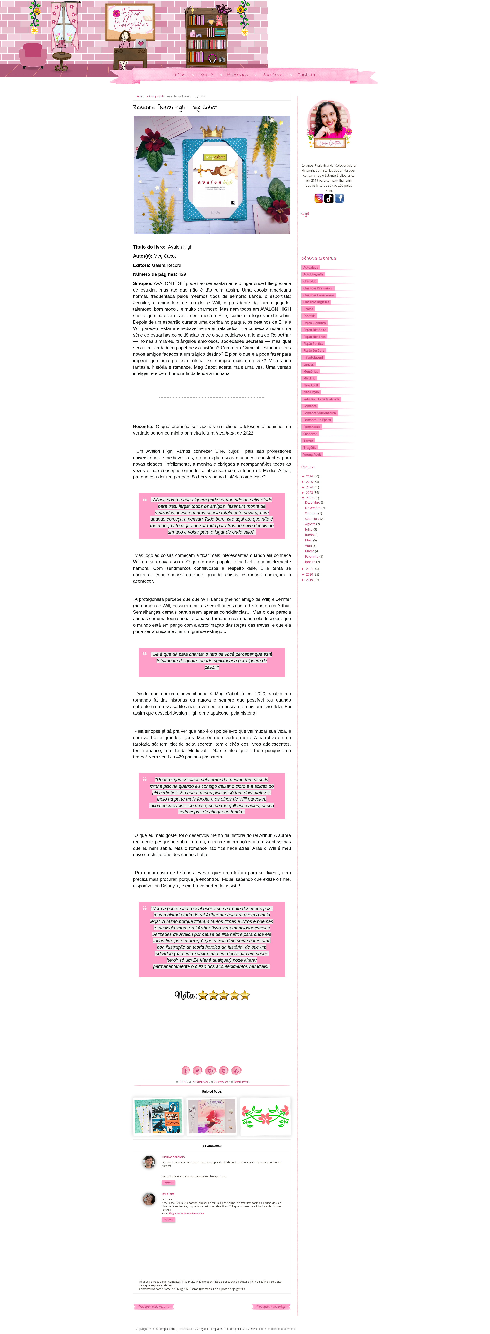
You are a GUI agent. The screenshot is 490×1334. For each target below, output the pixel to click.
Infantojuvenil (155, 96)
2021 (309, 569)
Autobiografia (313, 274)
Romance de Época (317, 420)
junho (309, 535)
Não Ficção (311, 392)
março (309, 551)
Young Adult (312, 454)
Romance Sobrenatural (319, 413)
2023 (309, 493)
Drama (308, 309)
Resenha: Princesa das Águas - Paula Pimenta (212, 1127)
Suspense (310, 434)
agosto (310, 524)
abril (308, 546)
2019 (309, 580)
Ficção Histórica (314, 337)
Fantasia (309, 316)
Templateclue (166, 1329)
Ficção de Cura (313, 350)
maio (308, 540)
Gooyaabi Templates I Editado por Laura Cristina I (228, 1329)
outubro (311, 513)
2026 (309, 476)
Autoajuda (310, 267)
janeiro (310, 562)
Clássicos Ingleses (316, 302)
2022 (309, 498)
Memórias (310, 371)
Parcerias (273, 75)
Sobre (206, 75)
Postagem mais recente (154, 1306)
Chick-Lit (309, 281)
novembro (313, 508)
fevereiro (312, 556)
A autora (237, 75)
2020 (309, 574)
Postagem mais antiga (271, 1306)
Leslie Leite (168, 1194)
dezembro (312, 502)
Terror (308, 441)
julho (309, 529)
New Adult (310, 385)
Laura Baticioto (200, 1081)
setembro (312, 519)
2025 (309, 482)
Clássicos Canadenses (319, 295)
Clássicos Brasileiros (318, 288)
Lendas (308, 364)
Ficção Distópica (314, 330)
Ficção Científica (314, 323)
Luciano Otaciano (173, 1157)
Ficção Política (313, 343)
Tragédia (309, 447)
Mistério (309, 378)
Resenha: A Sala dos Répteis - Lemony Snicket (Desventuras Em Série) (266, 1128)
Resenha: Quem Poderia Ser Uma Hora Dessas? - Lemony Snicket (158, 1128)
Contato (306, 75)
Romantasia (311, 427)
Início (180, 75)
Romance (310, 406)
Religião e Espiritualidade (321, 399)
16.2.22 (182, 1081)
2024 (309, 487)
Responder (168, 1182)
